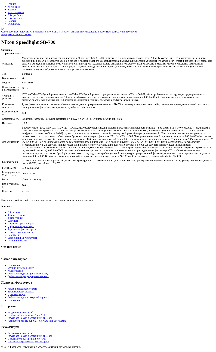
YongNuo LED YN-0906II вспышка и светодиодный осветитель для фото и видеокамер (90, 31)
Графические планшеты (20, 232)
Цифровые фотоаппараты (21, 223)
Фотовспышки (15, 218)
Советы (12, 21)
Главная (12, 4)
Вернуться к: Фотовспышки (16, 34)
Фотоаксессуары (16, 215)
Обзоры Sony (15, 18)
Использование (16, 12)
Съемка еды (14, 23)
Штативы (13, 220)
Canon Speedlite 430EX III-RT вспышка (22, 31)
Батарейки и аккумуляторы (22, 237)
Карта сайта (14, 6)
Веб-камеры (14, 235)
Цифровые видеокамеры (21, 226)
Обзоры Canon (15, 15)
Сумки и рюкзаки (17, 240)
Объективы (14, 212)
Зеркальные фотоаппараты (22, 229)
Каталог (12, 9)
